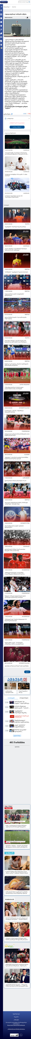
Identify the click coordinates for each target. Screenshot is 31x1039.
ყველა (27, 671)
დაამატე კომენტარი (17, 127)
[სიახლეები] (17, 680)
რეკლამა (16, 1016)
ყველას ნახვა (17, 735)
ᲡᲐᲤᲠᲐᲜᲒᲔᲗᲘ (26, 477)
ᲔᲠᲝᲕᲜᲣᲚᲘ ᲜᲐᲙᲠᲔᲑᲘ (24, 407)
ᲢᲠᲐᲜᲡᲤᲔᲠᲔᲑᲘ (25, 569)
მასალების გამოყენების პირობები (16, 1025)
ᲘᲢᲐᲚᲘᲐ (27, 337)
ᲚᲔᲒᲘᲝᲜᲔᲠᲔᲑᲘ (25, 431)
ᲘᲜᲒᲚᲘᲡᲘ (27, 269)
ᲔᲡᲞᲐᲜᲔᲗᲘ (26, 454)
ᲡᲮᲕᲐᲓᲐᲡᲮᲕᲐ (26, 245)
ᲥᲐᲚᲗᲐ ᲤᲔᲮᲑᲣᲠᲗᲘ (24, 384)
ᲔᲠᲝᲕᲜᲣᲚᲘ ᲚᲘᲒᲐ (24, 523)
